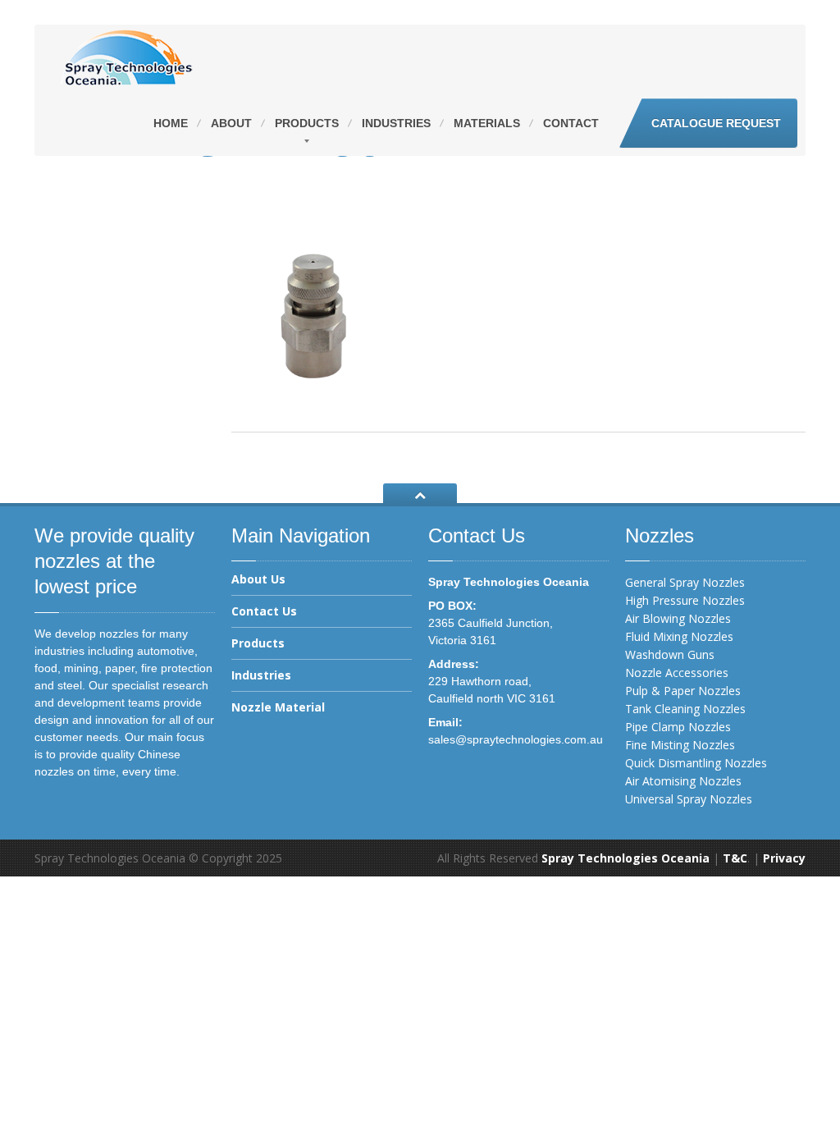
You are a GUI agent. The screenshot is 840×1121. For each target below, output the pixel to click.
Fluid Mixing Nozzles (679, 636)
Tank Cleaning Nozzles (685, 708)
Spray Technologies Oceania (625, 858)
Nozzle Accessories (676, 672)
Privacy (784, 858)
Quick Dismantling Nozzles (696, 763)
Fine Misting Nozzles (680, 745)
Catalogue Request (716, 123)
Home (170, 123)
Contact (571, 123)
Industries (396, 123)
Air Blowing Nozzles (678, 618)
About (231, 123)
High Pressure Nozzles (685, 600)
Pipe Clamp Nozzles (678, 726)
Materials (487, 123)
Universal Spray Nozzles (688, 799)
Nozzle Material (278, 707)
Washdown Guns (669, 654)
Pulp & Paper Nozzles (683, 690)
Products (307, 123)
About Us (258, 580)
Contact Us (264, 611)
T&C (735, 858)
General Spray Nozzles (685, 582)
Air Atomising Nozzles (683, 781)
